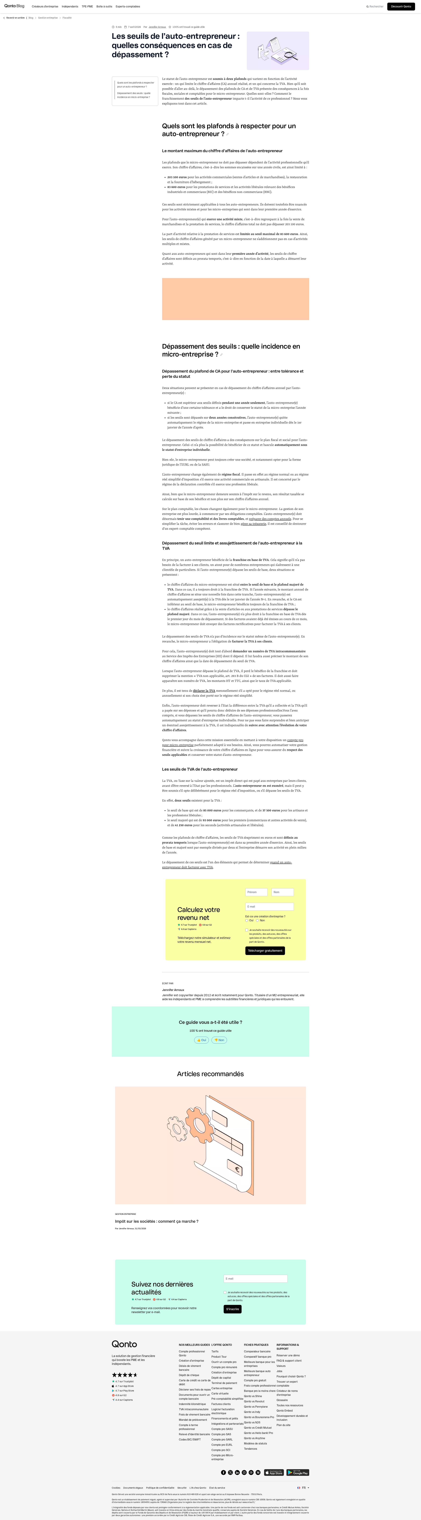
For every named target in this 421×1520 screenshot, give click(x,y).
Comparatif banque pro (257, 1356)
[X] (230, 1472)
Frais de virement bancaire (194, 1414)
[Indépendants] (72, 6)
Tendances (250, 1448)
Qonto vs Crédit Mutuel (258, 1427)
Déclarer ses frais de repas (195, 1389)
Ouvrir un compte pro (223, 1362)
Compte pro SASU (222, 1429)
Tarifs (214, 1351)
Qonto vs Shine (253, 1396)
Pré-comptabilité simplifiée (227, 1398)
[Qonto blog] (14, 6)
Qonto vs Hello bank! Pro (258, 1433)
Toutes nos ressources (290, 1405)
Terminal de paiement (224, 1383)
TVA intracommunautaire (194, 1409)
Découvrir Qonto (401, 6)
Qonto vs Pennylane (256, 1406)
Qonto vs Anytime (254, 1438)
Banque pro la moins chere (260, 1390)
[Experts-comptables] (130, 6)
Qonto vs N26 (252, 1422)
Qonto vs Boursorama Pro (259, 1417)
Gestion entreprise (48, 17)
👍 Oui (201, 1040)
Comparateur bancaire (257, 1351)
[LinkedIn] (237, 1472)
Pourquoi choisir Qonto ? (291, 1376)
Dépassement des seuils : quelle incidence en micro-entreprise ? (133, 95)
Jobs (279, 1371)
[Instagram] (244, 1472)
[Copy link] (227, 134)
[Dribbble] (251, 1472)
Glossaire (282, 1400)
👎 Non (219, 1040)
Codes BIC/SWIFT (190, 1439)
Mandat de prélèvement (193, 1419)
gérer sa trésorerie (253, 524)
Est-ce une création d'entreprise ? (265, 916)
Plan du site (283, 1425)
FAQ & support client (289, 1360)
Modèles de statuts (255, 1443)
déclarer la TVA (204, 691)
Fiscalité (67, 17)
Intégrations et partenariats (227, 1423)
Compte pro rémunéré (224, 1367)
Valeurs (281, 1365)
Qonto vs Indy (252, 1412)
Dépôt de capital (221, 1377)
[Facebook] (223, 1472)
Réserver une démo (288, 1355)
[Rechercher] (374, 6)
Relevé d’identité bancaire (194, 1434)
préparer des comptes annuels (270, 519)
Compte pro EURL (222, 1444)
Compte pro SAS (221, 1434)
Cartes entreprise (221, 1388)
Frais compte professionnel (260, 1385)
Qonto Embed (285, 1410)
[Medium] (258, 1472)
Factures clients (221, 1404)
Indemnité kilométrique (192, 1404)
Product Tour (219, 1356)
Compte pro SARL (222, 1439)
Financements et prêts (224, 1418)
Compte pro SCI (220, 1450)
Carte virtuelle (220, 1393)
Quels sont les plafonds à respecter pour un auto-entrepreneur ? (135, 84)
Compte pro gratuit (255, 1380)
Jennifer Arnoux (157, 27)
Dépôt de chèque (189, 1375)
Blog (31, 17)
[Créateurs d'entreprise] (47, 6)
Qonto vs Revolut (254, 1401)
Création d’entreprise (191, 1360)
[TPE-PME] (89, 6)
